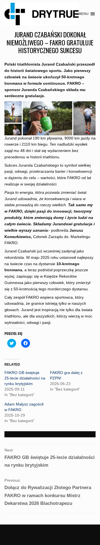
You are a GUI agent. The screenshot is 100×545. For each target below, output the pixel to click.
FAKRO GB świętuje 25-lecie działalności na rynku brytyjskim (24, 378)
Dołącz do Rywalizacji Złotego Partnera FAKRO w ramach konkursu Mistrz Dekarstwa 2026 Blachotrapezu (47, 495)
